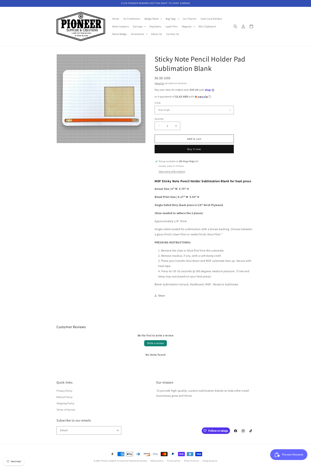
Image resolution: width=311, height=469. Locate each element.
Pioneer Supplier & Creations (114, 460)
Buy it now (194, 149)
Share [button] (161, 295)
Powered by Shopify (138, 460)
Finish (158, 102)
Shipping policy (209, 460)
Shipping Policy (65, 403)
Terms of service (191, 460)
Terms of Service (66, 409)
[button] (153, 18)
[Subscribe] (117, 430)
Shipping (159, 83)
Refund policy (157, 460)
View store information (172, 171)
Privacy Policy (64, 390)
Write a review (155, 343)
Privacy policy (173, 460)
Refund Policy (65, 397)
